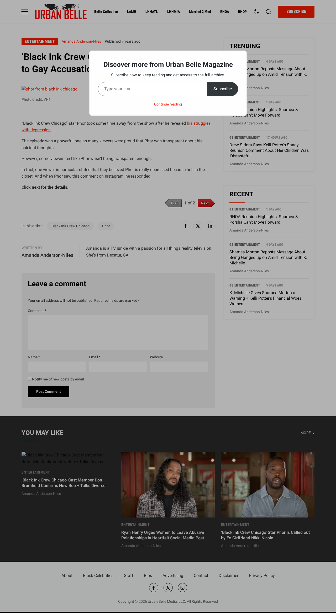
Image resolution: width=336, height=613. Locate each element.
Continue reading (168, 104)
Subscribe (222, 88)
